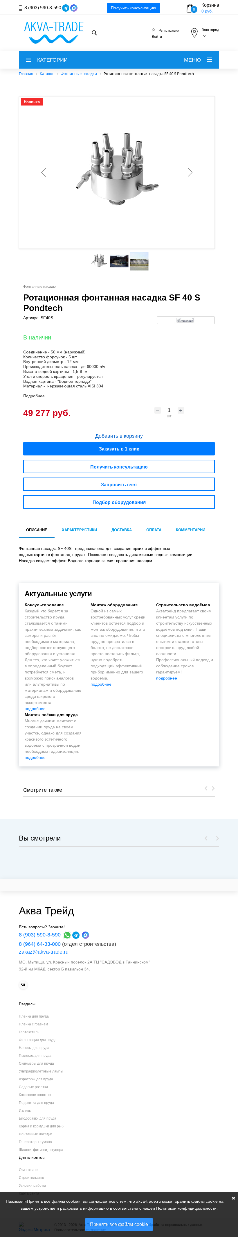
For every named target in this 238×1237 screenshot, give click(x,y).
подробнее (35, 708)
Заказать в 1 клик (119, 448)
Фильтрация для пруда (38, 1040)
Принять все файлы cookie (119, 1224)
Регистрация (168, 30)
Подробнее (34, 396)
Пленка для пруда (34, 1016)
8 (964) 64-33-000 (40, 944)
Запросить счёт (119, 484)
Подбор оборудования (119, 502)
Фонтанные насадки (35, 1134)
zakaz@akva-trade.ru (43, 952)
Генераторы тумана (35, 1142)
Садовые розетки (33, 1087)
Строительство (31, 1178)
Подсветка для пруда (36, 1103)
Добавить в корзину (119, 436)
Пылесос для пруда (35, 1056)
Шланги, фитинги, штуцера (41, 1150)
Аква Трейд (46, 911)
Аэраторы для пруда (36, 1079)
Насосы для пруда (34, 1048)
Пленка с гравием (33, 1024)
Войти (157, 37)
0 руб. (207, 11)
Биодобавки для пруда (37, 1118)
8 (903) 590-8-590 (42, 7)
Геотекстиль (29, 1032)
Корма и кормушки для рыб (41, 1126)
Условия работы (32, 1186)
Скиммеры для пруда (36, 1063)
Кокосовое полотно (35, 1095)
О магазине (28, 1170)
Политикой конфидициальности (186, 1208)
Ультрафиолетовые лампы (41, 1071)
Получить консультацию (133, 8)
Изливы (25, 1111)
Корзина (210, 5)
